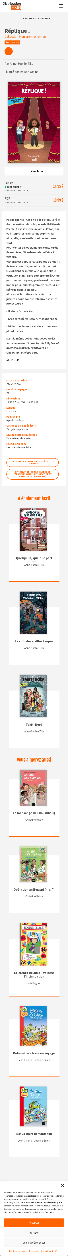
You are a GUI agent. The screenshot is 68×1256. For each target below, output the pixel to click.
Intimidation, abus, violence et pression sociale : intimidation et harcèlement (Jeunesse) (33, 474)
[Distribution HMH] (12, 6)
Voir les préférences (34, 1242)
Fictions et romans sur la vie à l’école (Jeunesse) (32, 462)
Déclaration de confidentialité (43, 1251)
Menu (60, 6)
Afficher (12, 360)
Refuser (34, 1232)
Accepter (34, 1222)
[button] (62, 1185)
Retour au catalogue (36, 18)
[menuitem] (9, 51)
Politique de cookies (18, 1251)
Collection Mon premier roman (25, 36)
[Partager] (9, 51)
